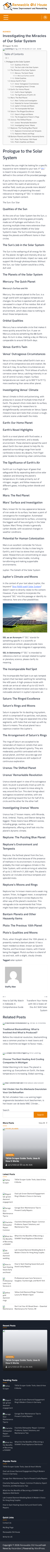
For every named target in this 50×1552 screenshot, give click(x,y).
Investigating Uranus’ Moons (25, 125)
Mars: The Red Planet (19, 97)
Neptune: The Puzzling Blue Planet (24, 128)
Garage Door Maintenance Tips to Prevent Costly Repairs (25, 1478)
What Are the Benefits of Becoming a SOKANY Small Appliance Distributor (23, 1491)
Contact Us (7, 1522)
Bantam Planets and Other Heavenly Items (27, 136)
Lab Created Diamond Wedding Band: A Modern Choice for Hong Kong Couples (24, 1499)
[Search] (45, 17)
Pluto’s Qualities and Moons (24, 142)
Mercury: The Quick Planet (24, 73)
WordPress (39, 1548)
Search (6, 1110)
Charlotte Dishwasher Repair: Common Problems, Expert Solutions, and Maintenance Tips (25, 1484)
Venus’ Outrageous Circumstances (27, 84)
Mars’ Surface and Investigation (26, 100)
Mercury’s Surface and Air (26, 76)
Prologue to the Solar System (18, 61)
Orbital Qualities (20, 78)
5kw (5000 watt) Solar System (26, 586)
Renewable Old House (11, 1532)
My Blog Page (8, 1527)
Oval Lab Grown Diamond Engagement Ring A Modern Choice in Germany (24, 1472)
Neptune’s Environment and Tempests (28, 131)
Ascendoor (16, 1548)
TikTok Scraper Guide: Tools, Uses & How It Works (23, 1160)
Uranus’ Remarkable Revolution (26, 122)
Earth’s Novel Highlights (23, 92)
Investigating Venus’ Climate (25, 86)
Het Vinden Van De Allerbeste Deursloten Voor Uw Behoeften (25, 1091)
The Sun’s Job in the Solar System (26, 67)
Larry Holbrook (13, 1165)
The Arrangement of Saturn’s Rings (27, 117)
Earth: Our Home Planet (20, 89)
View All (42, 1123)
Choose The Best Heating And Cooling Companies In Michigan (23, 1061)
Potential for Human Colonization (26, 103)
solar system (16, 960)
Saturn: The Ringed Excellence (22, 111)
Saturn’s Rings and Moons (24, 114)
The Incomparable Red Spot (24, 108)
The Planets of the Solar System (23, 70)
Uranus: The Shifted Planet (21, 119)
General (10, 1155)
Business (7, 32)
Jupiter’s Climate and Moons (24, 106)
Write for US (7, 1536)
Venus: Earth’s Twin (18, 80)
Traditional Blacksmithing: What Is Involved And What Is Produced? (21, 1031)
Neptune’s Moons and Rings (24, 133)
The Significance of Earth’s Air (25, 95)
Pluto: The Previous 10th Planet (26, 139)
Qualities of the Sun (21, 65)
